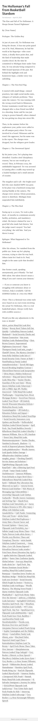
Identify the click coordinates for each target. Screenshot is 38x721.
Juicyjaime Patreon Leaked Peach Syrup (18, 628)
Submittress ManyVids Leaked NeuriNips (19, 416)
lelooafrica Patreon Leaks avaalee (16, 549)
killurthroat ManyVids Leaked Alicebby (18, 431)
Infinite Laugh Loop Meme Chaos (15, 531)
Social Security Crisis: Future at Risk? (17, 358)
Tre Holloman (6, 18)
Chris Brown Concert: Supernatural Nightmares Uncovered (18, 343)
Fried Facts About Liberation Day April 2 (19, 552)
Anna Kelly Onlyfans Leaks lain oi (16, 355)
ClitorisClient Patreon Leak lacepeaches (18, 370)
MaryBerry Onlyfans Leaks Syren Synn (18, 658)
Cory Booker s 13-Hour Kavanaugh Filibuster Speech (18, 697)
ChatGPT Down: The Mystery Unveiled (18, 352)
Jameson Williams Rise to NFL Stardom (18, 434)
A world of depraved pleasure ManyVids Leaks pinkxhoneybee (18, 446)
